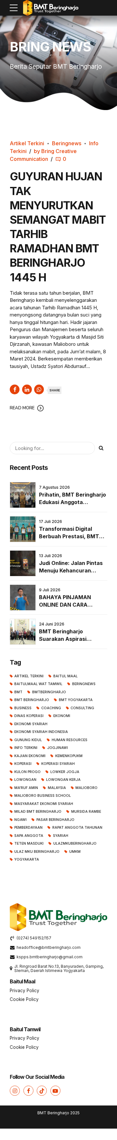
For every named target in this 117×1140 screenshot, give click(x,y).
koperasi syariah (57, 764)
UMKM (74, 852)
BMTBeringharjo (49, 692)
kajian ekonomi (30, 756)
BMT (18, 692)
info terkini (25, 748)
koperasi (23, 764)
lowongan (25, 780)
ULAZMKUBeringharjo (74, 843)
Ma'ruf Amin (26, 788)
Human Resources (69, 740)
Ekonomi (61, 716)
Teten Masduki (29, 843)
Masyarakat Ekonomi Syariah (43, 804)
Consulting (82, 708)
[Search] (101, 448)
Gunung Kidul (28, 740)
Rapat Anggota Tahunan (77, 827)
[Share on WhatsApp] (39, 389)
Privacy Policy (24, 990)
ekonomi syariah (30, 724)
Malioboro (86, 788)
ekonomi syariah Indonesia (41, 732)
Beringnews (66, 143)
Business (23, 708)
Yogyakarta (26, 859)
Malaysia (57, 788)
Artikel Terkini (27, 143)
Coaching (51, 708)
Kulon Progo (27, 772)
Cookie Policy (24, 999)
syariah (60, 836)
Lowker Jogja (64, 772)
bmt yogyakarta (75, 700)
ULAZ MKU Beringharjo (36, 852)
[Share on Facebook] (15, 389)
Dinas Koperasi (29, 716)
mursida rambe (86, 811)
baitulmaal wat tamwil (38, 684)
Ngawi (20, 820)
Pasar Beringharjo (55, 820)
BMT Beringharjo (31, 700)
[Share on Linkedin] (27, 389)
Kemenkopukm (68, 756)
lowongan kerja (63, 780)
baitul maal (65, 676)
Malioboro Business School (42, 796)
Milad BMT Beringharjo (37, 811)
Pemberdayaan (28, 827)
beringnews (83, 684)
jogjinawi (57, 748)
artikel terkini (29, 676)
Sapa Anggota (28, 836)
